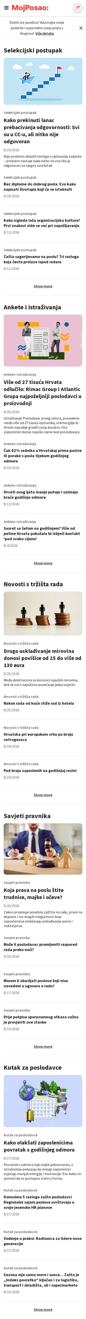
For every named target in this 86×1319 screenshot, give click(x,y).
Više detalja (44, 33)
